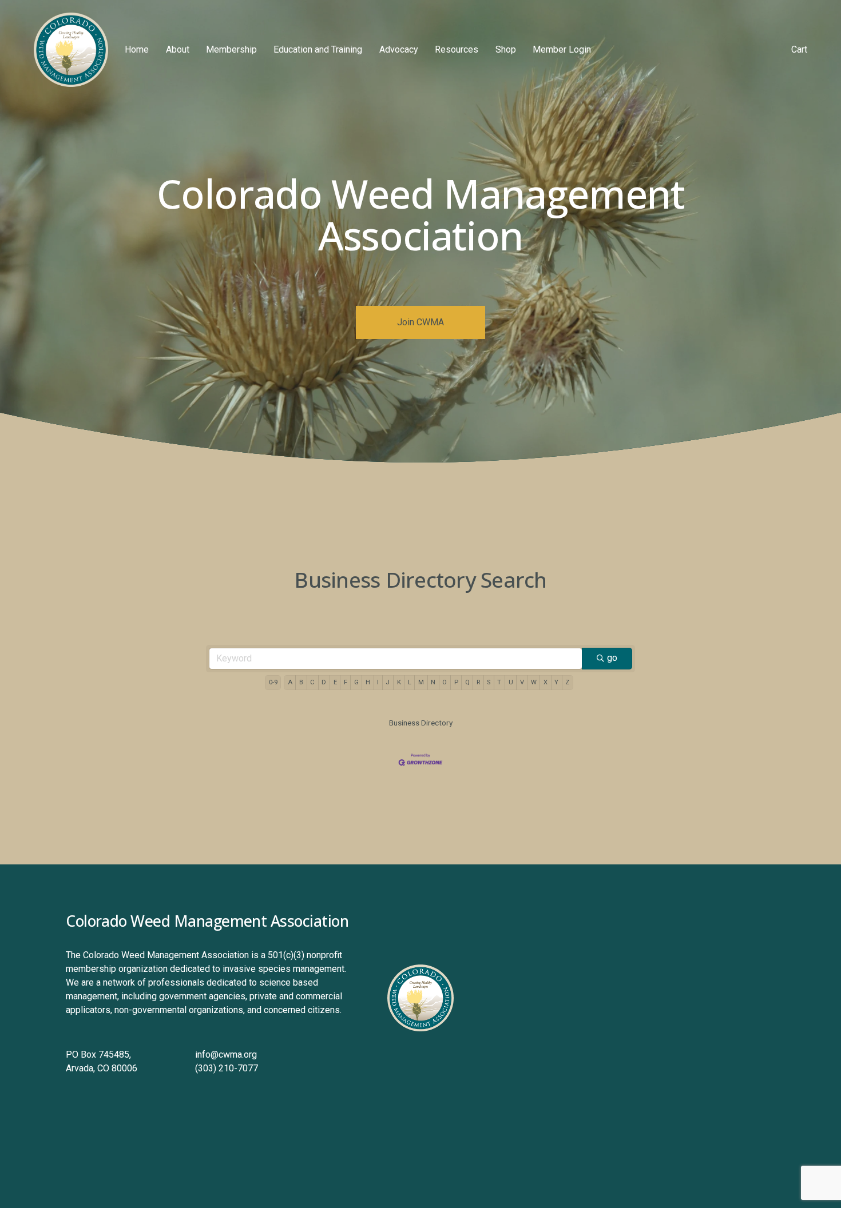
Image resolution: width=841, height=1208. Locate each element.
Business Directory (421, 722)
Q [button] (467, 682)
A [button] (290, 682)
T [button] (499, 682)
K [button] (399, 682)
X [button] (546, 682)
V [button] (522, 682)
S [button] (488, 682)
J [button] (388, 682)
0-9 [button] (273, 682)
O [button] (444, 682)
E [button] (335, 682)
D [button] (324, 682)
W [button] (534, 682)
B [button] (301, 682)
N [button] (433, 682)
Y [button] (556, 682)
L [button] (409, 682)
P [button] (456, 682)
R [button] (478, 682)
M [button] (421, 682)
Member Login (562, 49)
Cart (799, 49)
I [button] (378, 682)
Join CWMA (420, 322)
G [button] (356, 682)
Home (137, 49)
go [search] (612, 657)
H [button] (368, 682)
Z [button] (567, 682)
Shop (505, 49)
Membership (231, 49)
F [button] (345, 682)
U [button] (511, 682)
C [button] (312, 682)
